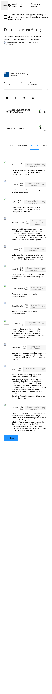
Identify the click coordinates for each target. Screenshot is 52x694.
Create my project (35, 5)
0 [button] (35, 165)
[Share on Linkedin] (33, 98)
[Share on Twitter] (24, 98)
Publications (22, 145)
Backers (46, 145)
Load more (11, 438)
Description (8, 145)
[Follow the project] (7, 98)
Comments (34, 145)
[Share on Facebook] (15, 98)
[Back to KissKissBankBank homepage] (10, 5)
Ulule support (14, 19)
